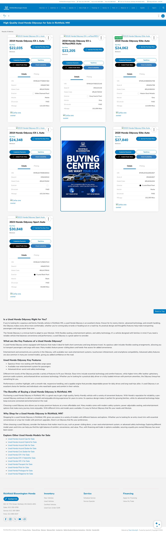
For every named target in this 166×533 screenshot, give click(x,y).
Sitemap (43, 530)
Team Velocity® (133, 530)
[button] (48, 38)
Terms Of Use (36, 530)
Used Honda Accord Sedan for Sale (22, 448)
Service (87, 493)
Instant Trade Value (21, 65)
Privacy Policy (26, 530)
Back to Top (160, 311)
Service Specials (89, 501)
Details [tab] (24, 74)
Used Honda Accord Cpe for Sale (21, 439)
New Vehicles (49, 498)
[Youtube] (20, 519)
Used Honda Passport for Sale (20, 464)
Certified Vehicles (50, 504)
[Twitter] (15, 519)
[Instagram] (10, 519)
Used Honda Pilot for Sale (18, 467)
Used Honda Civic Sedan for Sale (21, 451)
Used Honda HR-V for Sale (19, 461)
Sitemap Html (51, 530)
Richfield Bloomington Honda (12, 530)
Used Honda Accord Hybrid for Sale (22, 442)
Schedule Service (89, 498)
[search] (163, 8)
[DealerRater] (24, 519)
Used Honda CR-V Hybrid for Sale (21, 458)
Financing (128, 493)
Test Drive (41, 60)
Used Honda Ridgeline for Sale (20, 474)
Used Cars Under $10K (52, 508)
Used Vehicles (49, 501)
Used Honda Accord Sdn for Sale (21, 445)
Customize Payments (20, 60)
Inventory (49, 493)
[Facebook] (5, 519)
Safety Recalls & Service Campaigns (74, 530)
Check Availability (40, 65)
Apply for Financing (130, 498)
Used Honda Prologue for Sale (20, 470)
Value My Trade (128, 501)
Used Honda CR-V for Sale (19, 455)
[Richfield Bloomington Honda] (15, 8)
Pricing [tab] (36, 74)
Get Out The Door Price (42, 47)
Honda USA (95, 530)
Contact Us (12, 499)
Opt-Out (88, 530)
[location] (118, 1)
